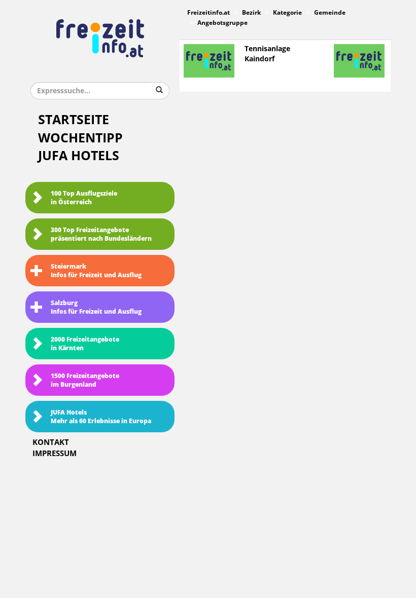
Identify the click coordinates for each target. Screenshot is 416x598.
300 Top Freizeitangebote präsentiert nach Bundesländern (101, 234)
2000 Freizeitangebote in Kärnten (85, 344)
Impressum (54, 453)
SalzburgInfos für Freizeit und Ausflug (96, 307)
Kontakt (50, 442)
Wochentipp (80, 138)
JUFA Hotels (78, 155)
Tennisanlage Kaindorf (267, 54)
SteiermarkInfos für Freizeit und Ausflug (96, 271)
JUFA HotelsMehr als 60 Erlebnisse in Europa (101, 417)
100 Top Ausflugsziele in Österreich (84, 198)
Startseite (73, 120)
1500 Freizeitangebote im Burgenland (85, 380)
